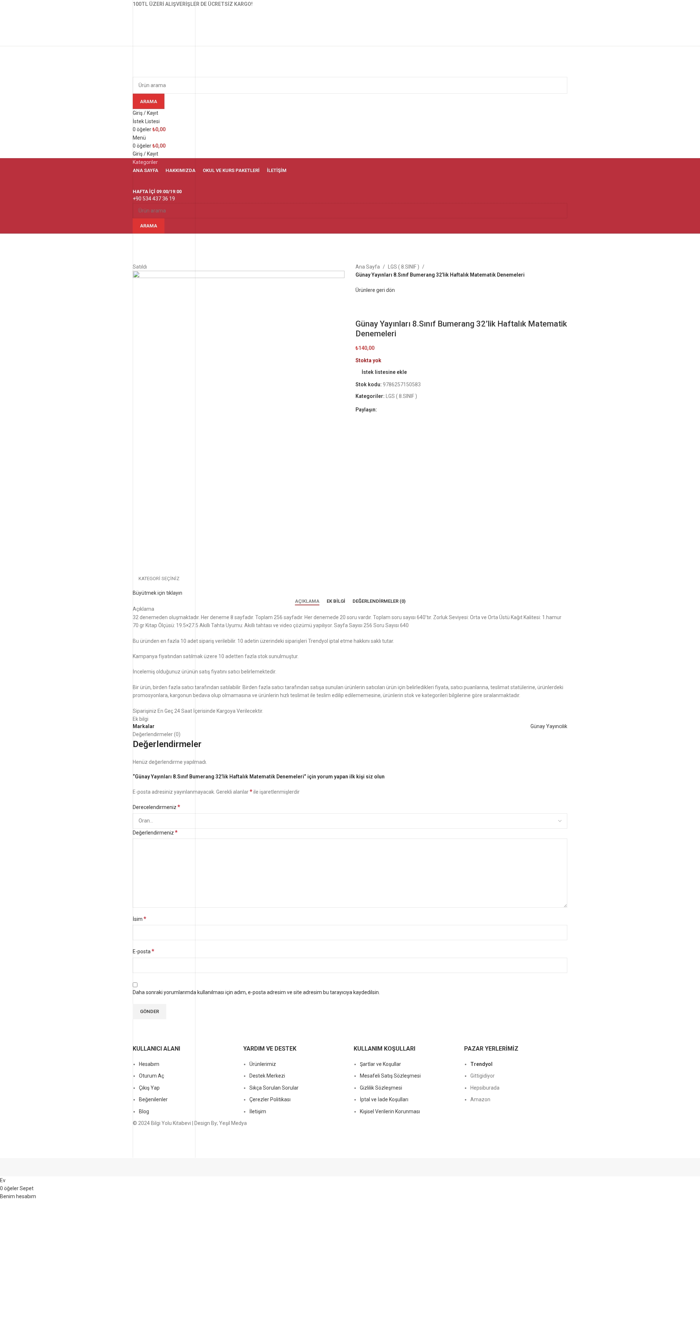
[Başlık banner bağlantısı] (350, 660)
